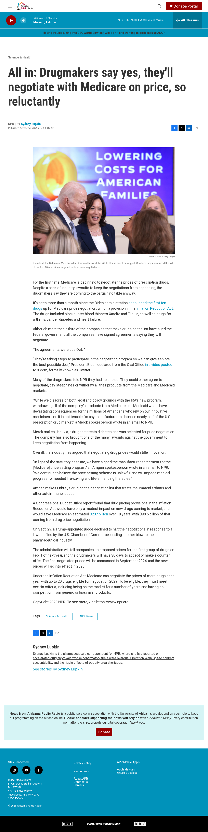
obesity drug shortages (105, 663)
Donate (104, 732)
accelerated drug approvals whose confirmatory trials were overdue (81, 658)
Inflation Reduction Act (154, 308)
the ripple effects (71, 663)
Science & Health (19, 57)
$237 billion (99, 514)
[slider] (29, 20)
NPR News (86, 616)
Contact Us (81, 782)
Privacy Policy (82, 763)
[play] (11, 20)
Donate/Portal (185, 6)
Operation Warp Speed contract (151, 658)
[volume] (23, 20)
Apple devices (126, 769)
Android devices (127, 772)
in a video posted (158, 364)
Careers (79, 785)
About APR (81, 778)
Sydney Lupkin (31, 124)
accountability (42, 663)
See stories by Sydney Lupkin (58, 669)
